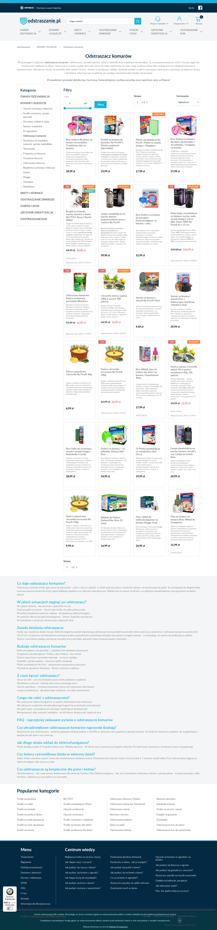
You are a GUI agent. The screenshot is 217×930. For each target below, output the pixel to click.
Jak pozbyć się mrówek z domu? (126, 872)
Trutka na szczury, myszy (169, 809)
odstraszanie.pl (40, 21)
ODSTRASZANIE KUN (33, 219)
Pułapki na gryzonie (166, 814)
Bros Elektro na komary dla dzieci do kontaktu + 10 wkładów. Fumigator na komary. (183, 143)
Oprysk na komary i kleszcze (37, 108)
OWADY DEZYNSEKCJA (35, 96)
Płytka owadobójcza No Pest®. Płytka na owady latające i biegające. (148, 142)
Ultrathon (28, 181)
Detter (26, 172)
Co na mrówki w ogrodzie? (124, 877)
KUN (189, 31)
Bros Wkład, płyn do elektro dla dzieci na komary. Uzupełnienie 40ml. (147, 373)
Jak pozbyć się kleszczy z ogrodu (172, 865)
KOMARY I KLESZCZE (47, 46)
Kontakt (25, 898)
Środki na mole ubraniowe (30, 824)
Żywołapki (161, 819)
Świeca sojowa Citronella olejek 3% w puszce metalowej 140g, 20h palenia (184, 371)
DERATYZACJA (159, 31)
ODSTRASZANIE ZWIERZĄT (37, 199)
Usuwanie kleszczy (33, 158)
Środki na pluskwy (26, 798)
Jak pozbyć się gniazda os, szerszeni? (174, 870)
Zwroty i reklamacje (31, 877)
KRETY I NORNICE (31, 193)
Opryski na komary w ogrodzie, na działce (173, 858)
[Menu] (15, 888)
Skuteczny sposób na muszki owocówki (175, 875)
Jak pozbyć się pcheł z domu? (125, 867)
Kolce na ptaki (117, 824)
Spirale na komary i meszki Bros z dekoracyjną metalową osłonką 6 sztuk (182, 300)
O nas (24, 893)
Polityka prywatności (32, 867)
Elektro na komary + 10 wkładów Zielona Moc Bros (113, 451)
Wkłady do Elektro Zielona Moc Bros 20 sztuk (112, 520)
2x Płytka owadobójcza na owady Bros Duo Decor (148, 451)
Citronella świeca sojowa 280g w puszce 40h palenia (114, 298)
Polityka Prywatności (118, 926)
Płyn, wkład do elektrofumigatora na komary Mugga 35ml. (147, 519)
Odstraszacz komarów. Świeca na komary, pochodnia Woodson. (78, 298)
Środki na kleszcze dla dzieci (77, 830)
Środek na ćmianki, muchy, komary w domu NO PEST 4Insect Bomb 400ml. (78, 216)
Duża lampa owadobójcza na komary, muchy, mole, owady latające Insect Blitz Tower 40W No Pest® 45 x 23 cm (184, 219)
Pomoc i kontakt (157, 23)
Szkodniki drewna (165, 804)
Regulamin (26, 862)
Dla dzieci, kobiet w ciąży (36, 121)
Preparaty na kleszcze (34, 153)
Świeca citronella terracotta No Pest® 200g (111, 372)
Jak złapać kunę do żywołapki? (81, 877)
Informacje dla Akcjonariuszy (35, 903)
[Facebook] (200, 7)
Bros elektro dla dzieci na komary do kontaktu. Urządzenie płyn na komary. (79, 144)
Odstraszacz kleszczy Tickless (125, 798)
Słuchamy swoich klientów (49, 7)
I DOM (133, 31)
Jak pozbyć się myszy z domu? (80, 867)
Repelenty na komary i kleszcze (39, 167)
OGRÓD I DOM (29, 206)
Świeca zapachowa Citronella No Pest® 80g (79, 373)
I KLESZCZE (55, 31)
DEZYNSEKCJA (28, 31)
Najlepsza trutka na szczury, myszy (83, 857)
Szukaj (137, 21)
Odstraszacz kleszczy (34, 163)
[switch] (10, 908)
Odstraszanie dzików (121, 830)
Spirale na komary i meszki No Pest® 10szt (148, 299)
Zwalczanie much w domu (123, 888)
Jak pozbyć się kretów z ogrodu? (81, 872)
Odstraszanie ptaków (121, 819)
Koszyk (199, 20)
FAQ (23, 888)
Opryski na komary (73, 814)
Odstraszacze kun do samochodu (173, 830)
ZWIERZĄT (108, 31)
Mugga (26, 177)
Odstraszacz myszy (120, 809)
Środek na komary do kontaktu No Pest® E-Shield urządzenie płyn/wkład (112, 144)
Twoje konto (179, 23)
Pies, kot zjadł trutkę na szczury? (172, 890)
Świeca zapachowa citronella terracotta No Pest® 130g (78, 519)
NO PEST (68, 798)
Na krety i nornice (119, 814)
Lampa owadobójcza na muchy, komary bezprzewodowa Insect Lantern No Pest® (113, 218)
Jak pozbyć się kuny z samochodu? (83, 888)
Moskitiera (28, 186)
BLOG (191, 7)
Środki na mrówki (26, 809)
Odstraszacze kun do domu (170, 824)
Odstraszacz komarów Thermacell (127, 804)
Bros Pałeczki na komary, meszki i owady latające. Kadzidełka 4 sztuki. (79, 451)
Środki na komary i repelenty (78, 819)
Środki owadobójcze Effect (77, 804)
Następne (147, 102)
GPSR (24, 883)
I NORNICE (80, 31)
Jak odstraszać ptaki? (166, 885)
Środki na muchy (25, 830)
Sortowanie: (182, 96)
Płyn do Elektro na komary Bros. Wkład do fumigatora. (183, 519)
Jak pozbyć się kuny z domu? (79, 883)
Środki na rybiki (25, 804)
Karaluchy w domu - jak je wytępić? (128, 862)
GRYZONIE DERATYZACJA (36, 212)
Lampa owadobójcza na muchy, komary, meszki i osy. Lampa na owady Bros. (183, 453)
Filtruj (100, 104)
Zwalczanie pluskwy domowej (125, 857)
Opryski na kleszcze (73, 809)
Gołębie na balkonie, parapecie (171, 880)
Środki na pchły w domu (29, 814)
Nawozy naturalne (165, 798)
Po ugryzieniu (30, 131)
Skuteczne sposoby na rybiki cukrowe (129, 883)
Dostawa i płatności (31, 872)
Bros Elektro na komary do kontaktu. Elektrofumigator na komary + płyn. (148, 219)
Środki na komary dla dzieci (77, 824)
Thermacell (29, 148)
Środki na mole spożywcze (30, 819)
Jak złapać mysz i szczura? (78, 862)
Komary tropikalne (32, 126)
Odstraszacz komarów (73, 46)
